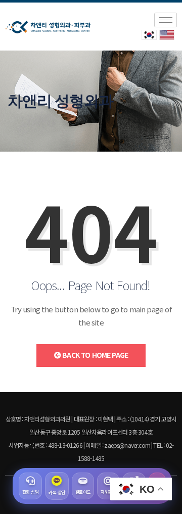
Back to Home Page (94, 355)
